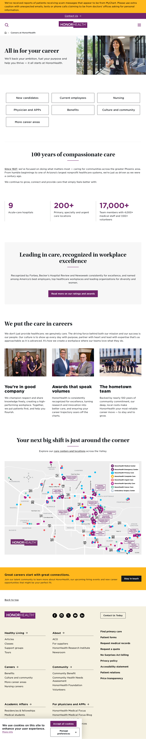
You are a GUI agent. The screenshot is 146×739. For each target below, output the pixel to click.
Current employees (73, 97)
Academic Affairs (16, 704)
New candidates (27, 97)
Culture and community (118, 109)
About (56, 632)
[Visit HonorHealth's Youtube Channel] (75, 615)
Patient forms (108, 637)
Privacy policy (108, 660)
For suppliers (60, 643)
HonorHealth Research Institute (71, 648)
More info (7, 732)
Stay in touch (131, 578)
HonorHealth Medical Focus (69, 710)
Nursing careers (14, 686)
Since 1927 (11, 169)
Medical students (15, 715)
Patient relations (110, 672)
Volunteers (58, 689)
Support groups (14, 648)
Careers (10, 666)
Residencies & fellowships (20, 710)
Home (6, 33)
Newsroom (58, 652)
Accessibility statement (114, 666)
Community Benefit (64, 673)
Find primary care (111, 631)
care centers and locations (69, 451)
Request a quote (110, 649)
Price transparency (111, 678)
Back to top (12, 600)
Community (60, 666)
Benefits (73, 109)
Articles (9, 639)
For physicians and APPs (69, 704)
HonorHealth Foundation (67, 685)
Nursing (118, 97)
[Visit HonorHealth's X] (68, 615)
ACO (55, 639)
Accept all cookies (63, 724)
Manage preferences (63, 732)
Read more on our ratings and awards (73, 293)
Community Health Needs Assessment (67, 679)
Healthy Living (14, 632)
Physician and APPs (27, 109)
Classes (9, 643)
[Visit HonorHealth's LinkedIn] (82, 615)
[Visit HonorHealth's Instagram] (61, 615)
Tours (8, 652)
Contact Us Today (113, 615)
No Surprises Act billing (114, 655)
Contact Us (71, 16)
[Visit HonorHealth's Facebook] (54, 615)
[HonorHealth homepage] (73, 25)
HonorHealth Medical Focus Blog (72, 715)
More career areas (27, 122)
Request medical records (115, 643)
